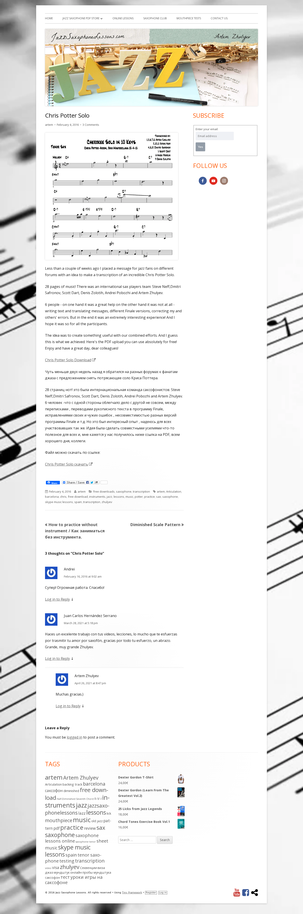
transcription (141, 491)
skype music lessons (59, 502)
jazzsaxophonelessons (77, 809)
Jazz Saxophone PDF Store (81, 18)
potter (139, 497)
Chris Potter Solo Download (70, 360)
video (48, 868)
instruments (97, 497)
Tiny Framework (132, 892)
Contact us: (219, 18)
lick (109, 813)
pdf (56, 828)
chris (63, 497)
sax (158, 497)
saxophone (124, 491)
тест (65, 877)
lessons (119, 497)
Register (151, 892)
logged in (74, 737)
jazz (109, 497)
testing (66, 861)
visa (55, 867)
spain (78, 502)
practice (149, 497)
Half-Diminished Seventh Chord (75, 798)
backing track (72, 784)
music (129, 497)
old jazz (97, 821)
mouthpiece (58, 820)
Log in (163, 892)
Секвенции (88, 867)
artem (49, 125)
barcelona (52, 497)
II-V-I (98, 798)
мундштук (62, 872)
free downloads (104, 491)
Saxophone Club (155, 18)
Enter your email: (207, 129)
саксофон (52, 877)
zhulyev (107, 502)
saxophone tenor (86, 841)
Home (49, 18)
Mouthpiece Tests (189, 18)
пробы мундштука (97, 872)
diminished (71, 790)
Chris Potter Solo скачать (69, 464)
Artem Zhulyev (80, 777)
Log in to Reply (57, 599)
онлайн (76, 872)
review (90, 828)
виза (101, 867)
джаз (49, 872)
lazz (82, 813)
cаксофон (54, 790)
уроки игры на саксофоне (73, 879)
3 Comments (91, 125)
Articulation (173, 491)
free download (78, 497)
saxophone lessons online (72, 838)
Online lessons (123, 18)
